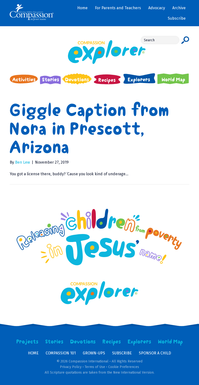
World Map (170, 342)
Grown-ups (94, 353)
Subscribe (122, 353)
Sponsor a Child (155, 353)
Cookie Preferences (123, 367)
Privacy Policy (71, 367)
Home (33, 353)
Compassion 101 (61, 353)
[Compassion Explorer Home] (99, 52)
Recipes (112, 342)
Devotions (83, 342)
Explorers (139, 342)
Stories (54, 342)
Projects (27, 342)
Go (185, 40)
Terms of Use (95, 367)
